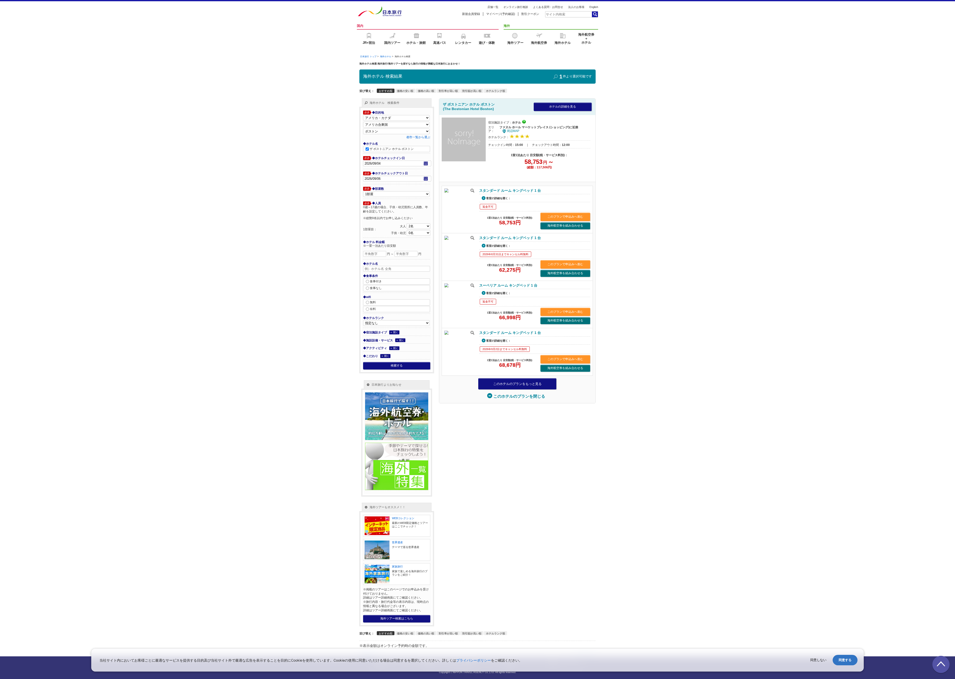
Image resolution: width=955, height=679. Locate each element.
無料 (373, 302)
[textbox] (568, 14)
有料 (373, 309)
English (593, 6)
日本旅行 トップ (368, 56)
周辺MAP (513, 131)
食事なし (376, 288)
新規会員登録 (471, 14)
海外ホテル (385, 56)
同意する (845, 660)
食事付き (376, 281)
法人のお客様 (576, 6)
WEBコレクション (403, 518)
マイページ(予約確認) (500, 14)
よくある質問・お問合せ (548, 6)
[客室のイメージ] (459, 190)
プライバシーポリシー (473, 660)
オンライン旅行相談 (515, 6)
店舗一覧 (492, 6)
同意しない (818, 660)
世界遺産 (397, 542)
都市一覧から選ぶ (418, 137)
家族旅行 (397, 566)
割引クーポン (530, 14)
